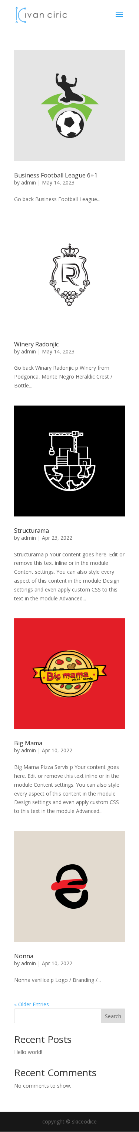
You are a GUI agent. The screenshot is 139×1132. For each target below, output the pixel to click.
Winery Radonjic (36, 344)
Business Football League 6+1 (55, 175)
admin (28, 182)
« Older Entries (31, 1004)
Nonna (23, 956)
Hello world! (28, 1051)
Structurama (31, 530)
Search (113, 1016)
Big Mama (28, 743)
